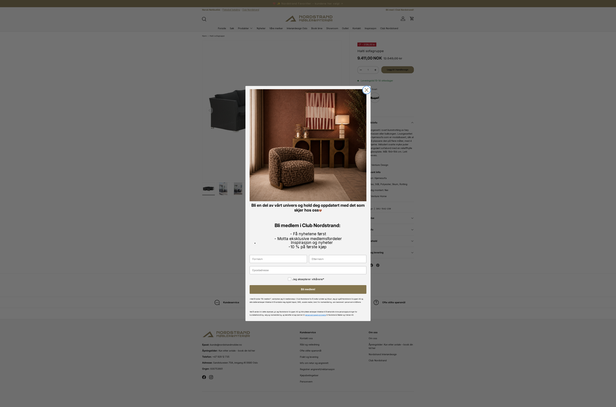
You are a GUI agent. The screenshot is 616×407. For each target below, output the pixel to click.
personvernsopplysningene (315, 315)
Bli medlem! (308, 289)
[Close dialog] (367, 90)
